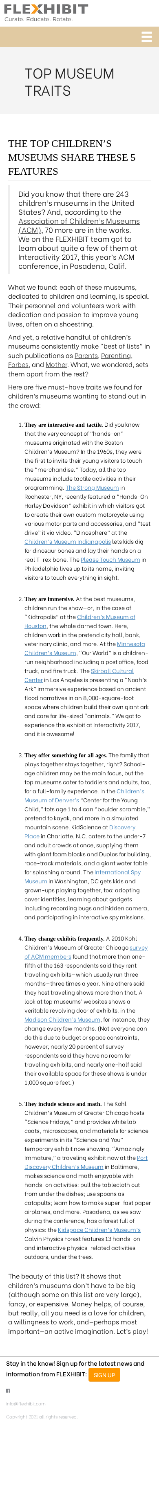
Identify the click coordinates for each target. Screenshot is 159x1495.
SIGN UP (104, 1374)
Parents (86, 355)
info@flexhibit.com (26, 1403)
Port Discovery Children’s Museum (86, 1162)
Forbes (18, 364)
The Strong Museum (92, 487)
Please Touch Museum (110, 559)
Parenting (116, 355)
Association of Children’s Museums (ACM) (79, 225)
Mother (56, 364)
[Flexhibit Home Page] (46, 11)
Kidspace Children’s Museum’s (99, 1229)
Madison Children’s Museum (62, 1019)
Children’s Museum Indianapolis (67, 541)
